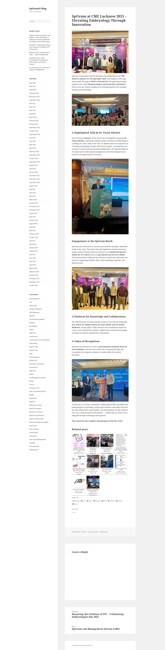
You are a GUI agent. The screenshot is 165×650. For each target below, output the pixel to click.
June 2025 (32, 107)
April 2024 (32, 148)
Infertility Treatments (36, 364)
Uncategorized (34, 446)
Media (31, 381)
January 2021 (33, 220)
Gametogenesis (34, 357)
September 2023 (34, 162)
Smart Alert (33, 426)
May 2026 (32, 86)
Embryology (33, 343)
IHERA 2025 (33, 360)
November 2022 (34, 179)
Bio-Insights (33, 326)
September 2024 (34, 134)
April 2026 (32, 90)
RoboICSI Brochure (35, 405)
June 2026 (32, 83)
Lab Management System (37, 378)
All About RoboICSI (35, 309)
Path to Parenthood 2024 (37, 391)
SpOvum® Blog (37, 8)
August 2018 (33, 251)
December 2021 (34, 206)
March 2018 (33, 268)
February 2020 (34, 234)
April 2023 (32, 169)
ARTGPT (32, 316)
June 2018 (32, 258)
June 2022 (32, 193)
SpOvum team (93, 532)
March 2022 (33, 200)
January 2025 (33, 124)
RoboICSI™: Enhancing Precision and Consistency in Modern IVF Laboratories (40, 47)
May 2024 (32, 145)
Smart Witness (34, 429)
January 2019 (33, 248)
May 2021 (32, 217)
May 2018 (32, 261)
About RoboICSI (34, 299)
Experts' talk (33, 347)
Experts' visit (33, 350)
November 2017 (34, 282)
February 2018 (34, 272)
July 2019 (32, 241)
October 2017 (33, 285)
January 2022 (33, 203)
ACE (30, 302)
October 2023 (33, 158)
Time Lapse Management (37, 439)
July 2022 (32, 189)
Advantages (33, 306)
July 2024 (32, 138)
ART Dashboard (34, 312)
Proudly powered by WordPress (82, 645)
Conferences (33, 336)
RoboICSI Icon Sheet (35, 412)
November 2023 (34, 155)
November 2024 (34, 127)
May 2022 (32, 196)
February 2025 (34, 121)
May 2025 (32, 110)
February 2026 (34, 93)
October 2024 (33, 131)
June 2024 (32, 141)
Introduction (33, 367)
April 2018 (32, 265)
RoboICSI (32, 402)
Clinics (31, 330)
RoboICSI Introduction (36, 415)
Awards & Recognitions (37, 319)
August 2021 (33, 213)
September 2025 (34, 100)
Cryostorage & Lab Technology (39, 340)
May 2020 (32, 230)
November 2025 (34, 97)
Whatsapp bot (33, 450)
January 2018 (33, 275)
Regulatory (33, 398)
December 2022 (34, 176)
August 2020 (33, 224)
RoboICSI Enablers (35, 408)
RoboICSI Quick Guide (36, 419)
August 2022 (33, 186)
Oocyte (31, 384)
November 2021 (34, 210)
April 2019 (32, 244)
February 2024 (34, 151)
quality (31, 395)
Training (32, 443)
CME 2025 (32, 333)
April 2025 (32, 114)
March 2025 (33, 117)
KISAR (31, 374)
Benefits (32, 323)
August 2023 (33, 165)
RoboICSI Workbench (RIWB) (38, 422)
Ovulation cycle (34, 388)
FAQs (31, 354)
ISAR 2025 (32, 371)
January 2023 (33, 172)
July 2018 (32, 254)
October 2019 (33, 237)
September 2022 (34, 182)
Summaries (33, 436)
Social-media (33, 433)
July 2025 (32, 103)
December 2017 (34, 278)
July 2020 (32, 227)
